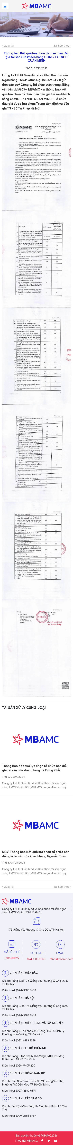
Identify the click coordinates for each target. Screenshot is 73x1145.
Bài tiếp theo (61, 45)
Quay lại (8, 45)
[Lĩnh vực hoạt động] (36, 24)
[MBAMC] (36, 6)
